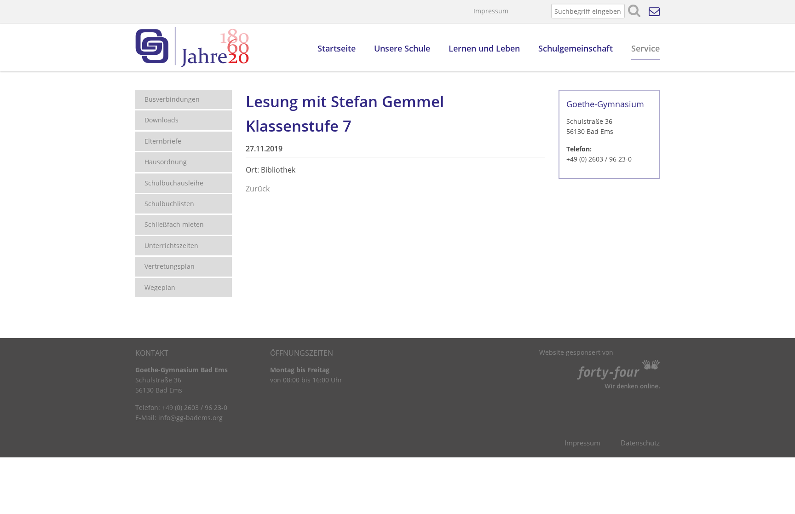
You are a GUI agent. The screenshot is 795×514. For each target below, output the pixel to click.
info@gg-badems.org (190, 417)
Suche (634, 11)
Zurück (258, 189)
